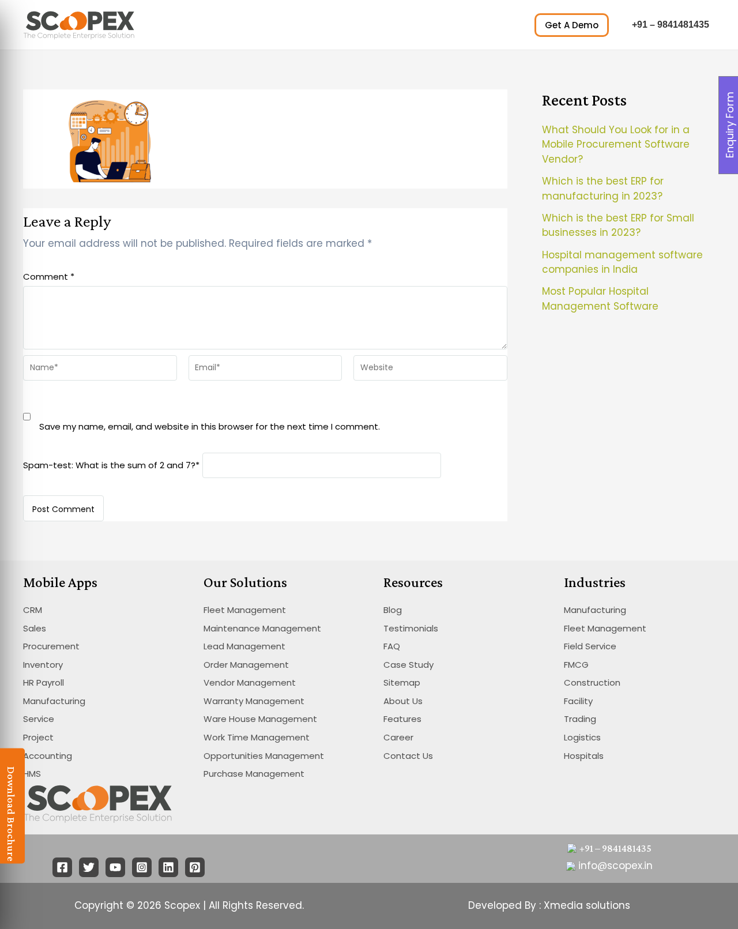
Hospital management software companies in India (622, 262)
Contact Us (408, 756)
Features (402, 719)
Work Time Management (257, 737)
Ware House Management (260, 719)
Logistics (582, 737)
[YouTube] (115, 867)
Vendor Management (250, 682)
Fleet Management (245, 610)
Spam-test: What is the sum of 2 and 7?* (111, 464)
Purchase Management (254, 774)
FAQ (391, 646)
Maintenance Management (262, 628)
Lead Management (244, 646)
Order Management (246, 665)
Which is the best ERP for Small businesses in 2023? (618, 225)
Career (398, 737)
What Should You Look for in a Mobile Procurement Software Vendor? (616, 144)
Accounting (47, 756)
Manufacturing (54, 701)
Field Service (590, 646)
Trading (580, 719)
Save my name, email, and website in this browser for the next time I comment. (209, 426)
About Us (403, 701)
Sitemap (401, 682)
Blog (392, 610)
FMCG (576, 665)
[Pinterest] (195, 867)
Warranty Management (254, 701)
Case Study (408, 665)
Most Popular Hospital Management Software (600, 298)
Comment (48, 276)
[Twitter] (89, 867)
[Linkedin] (168, 867)
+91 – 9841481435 (670, 24)
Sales (34, 628)
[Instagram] (142, 867)
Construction (592, 682)
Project (38, 737)
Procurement (51, 646)
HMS (32, 774)
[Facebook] (62, 867)
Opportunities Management (264, 756)
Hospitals (584, 756)
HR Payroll (43, 682)
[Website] (430, 370)
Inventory (43, 665)
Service (38, 719)
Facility (578, 701)
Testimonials (410, 628)
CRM (32, 610)
